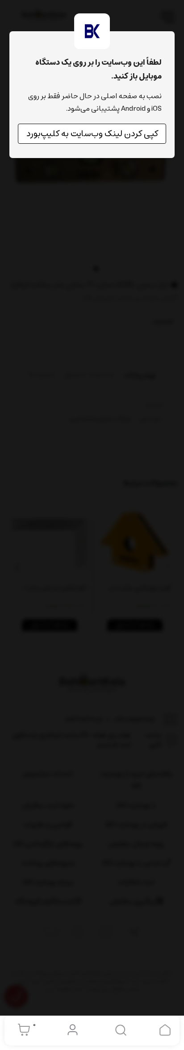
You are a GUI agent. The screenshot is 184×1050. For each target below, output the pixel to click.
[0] (21, 1030)
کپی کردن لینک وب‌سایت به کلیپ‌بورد (92, 133)
